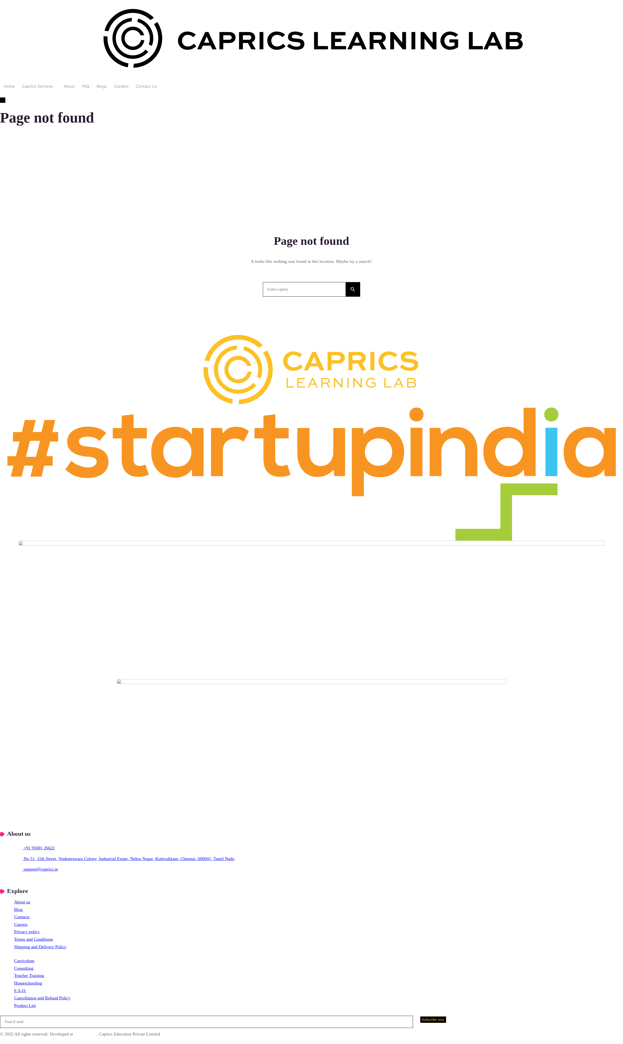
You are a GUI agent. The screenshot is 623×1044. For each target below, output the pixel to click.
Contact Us (146, 86)
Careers (121, 86)
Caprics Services (37, 86)
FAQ (85, 86)
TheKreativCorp (85, 1034)
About (69, 86)
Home (9, 86)
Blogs (102, 86)
